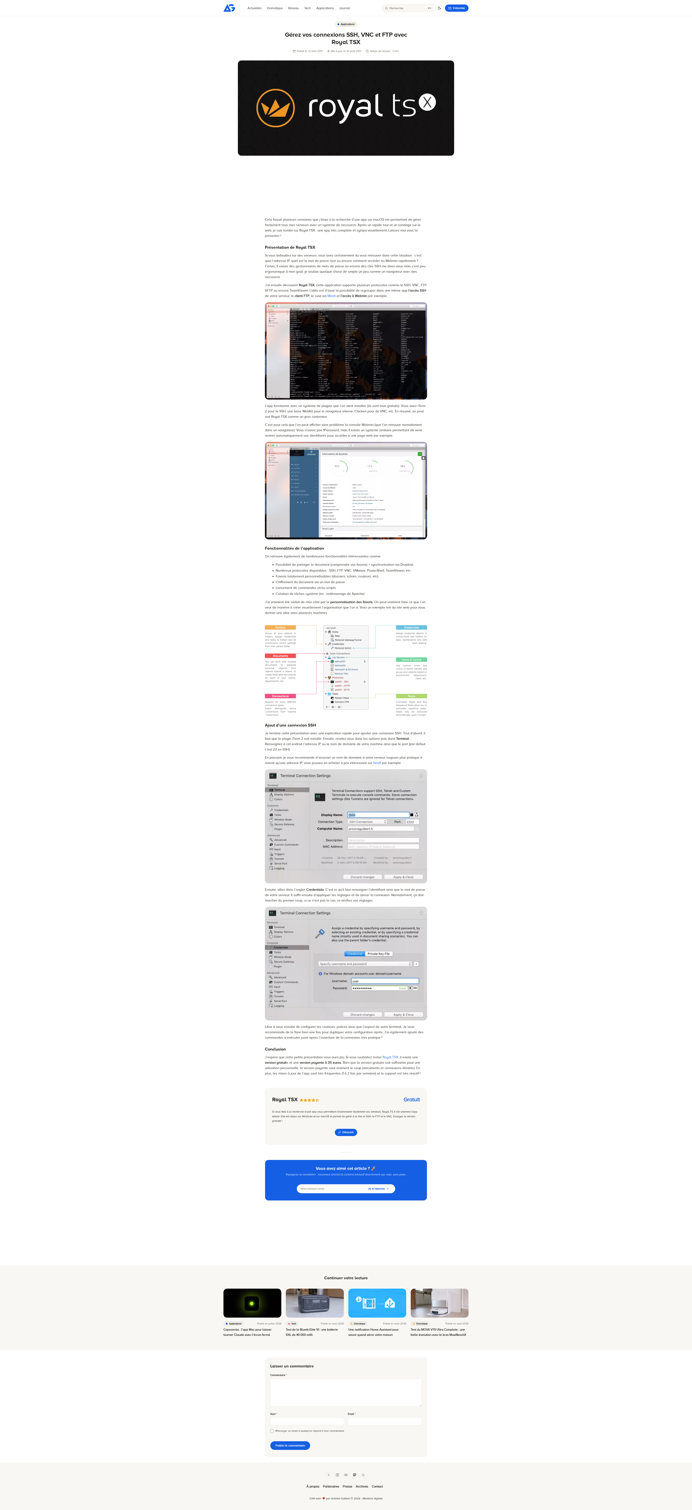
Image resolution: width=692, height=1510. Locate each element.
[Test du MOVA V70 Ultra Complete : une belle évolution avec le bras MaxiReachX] (440, 1303)
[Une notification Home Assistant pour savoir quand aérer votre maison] (377, 1303)
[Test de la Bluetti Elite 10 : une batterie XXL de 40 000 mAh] (315, 1303)
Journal (344, 8)
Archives (362, 1486)
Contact (377, 1486)
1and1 (377, 763)
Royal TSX (390, 1057)
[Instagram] (337, 1474)
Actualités (255, 8)
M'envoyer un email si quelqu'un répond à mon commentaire (309, 1431)
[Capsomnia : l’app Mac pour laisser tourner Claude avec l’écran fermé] (252, 1303)
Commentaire (278, 1375)
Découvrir (348, 1132)
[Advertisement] (346, 186)
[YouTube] (346, 1474)
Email (352, 1414)
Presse (347, 1486)
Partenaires (331, 1486)
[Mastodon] (354, 1474)
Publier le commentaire (290, 1445)
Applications (325, 8)
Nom (273, 1414)
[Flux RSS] (363, 1474)
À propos (313, 1486)
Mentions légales (373, 1498)
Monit (331, 296)
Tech (307, 8)
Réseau (293, 8)
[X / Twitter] (328, 1474)
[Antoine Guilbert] (229, 10)
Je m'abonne (376, 1188)
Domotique (275, 8)
